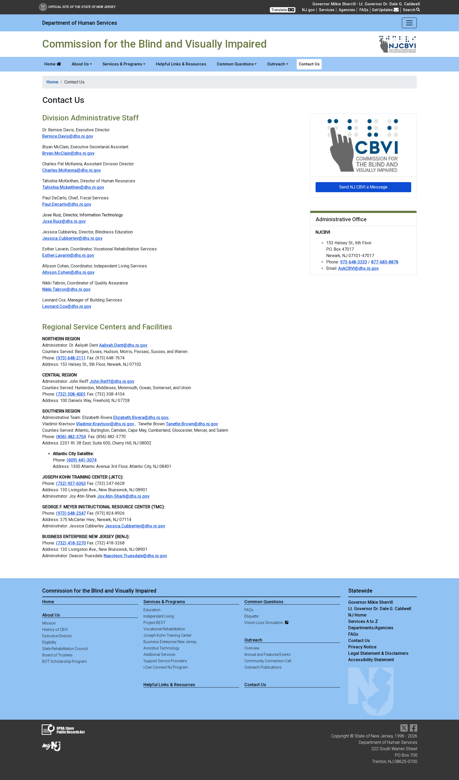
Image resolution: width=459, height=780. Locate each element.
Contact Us (309, 64)
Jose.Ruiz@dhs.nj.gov (64, 221)
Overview (252, 648)
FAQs (248, 610)
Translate (279, 10)
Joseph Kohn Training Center (167, 635)
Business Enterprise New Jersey (170, 642)
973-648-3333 (353, 262)
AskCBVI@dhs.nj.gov (358, 268)
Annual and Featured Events (267, 654)
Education (151, 610)
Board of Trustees (57, 655)
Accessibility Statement (371, 659)
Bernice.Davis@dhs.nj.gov (67, 136)
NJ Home (357, 615)
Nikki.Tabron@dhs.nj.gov (66, 289)
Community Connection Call (267, 661)
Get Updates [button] (383, 10)
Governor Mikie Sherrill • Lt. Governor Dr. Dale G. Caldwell (366, 4)
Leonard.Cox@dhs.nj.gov (66, 306)
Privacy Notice (362, 646)
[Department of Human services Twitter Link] (404, 729)
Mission (49, 623)
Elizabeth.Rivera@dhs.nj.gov (140, 417)
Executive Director (57, 636)
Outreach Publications (263, 667)
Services (326, 10)
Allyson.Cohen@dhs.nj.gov (68, 272)
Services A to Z (363, 621)
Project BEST (154, 622)
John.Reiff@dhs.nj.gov (112, 381)
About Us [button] (80, 64)
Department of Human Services (79, 23)
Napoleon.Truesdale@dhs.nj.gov (135, 555)
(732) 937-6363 (71, 483)
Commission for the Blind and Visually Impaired (99, 591)
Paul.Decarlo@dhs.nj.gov (66, 204)
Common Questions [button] (235, 64)
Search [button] (409, 10)
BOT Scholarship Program (64, 661)
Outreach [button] (276, 64)
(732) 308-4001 (71, 394)
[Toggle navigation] (409, 23)
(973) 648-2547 (71, 513)
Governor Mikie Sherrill (370, 602)
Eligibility (49, 642)
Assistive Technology (161, 648)
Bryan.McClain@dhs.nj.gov (68, 153)
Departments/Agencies (370, 627)
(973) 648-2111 (71, 357)
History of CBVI (55, 629)
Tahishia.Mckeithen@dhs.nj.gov (73, 187)
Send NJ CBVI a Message (363, 187)
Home (50, 64)
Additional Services (159, 654)
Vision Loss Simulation (264, 622)
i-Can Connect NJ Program (165, 667)
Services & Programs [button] (122, 64)
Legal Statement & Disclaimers (378, 653)
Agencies (347, 10)
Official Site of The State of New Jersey (82, 7)
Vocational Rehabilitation (164, 629)
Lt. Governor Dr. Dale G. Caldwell (379, 608)
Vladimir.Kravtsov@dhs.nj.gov (105, 423)
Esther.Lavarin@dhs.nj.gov (68, 255)
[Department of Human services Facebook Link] (413, 729)
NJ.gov (308, 10)
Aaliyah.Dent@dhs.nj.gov (123, 345)
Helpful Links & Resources (181, 64)
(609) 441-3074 (81, 460)
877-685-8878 (384, 262)
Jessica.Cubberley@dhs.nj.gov (72, 238)
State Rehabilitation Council (65, 649)
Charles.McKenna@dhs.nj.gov (71, 170)
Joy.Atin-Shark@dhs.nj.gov (123, 496)
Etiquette (251, 616)
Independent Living (158, 616)
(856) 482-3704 (71, 436)
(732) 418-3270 (71, 543)
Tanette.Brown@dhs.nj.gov (192, 423)
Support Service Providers (165, 661)
